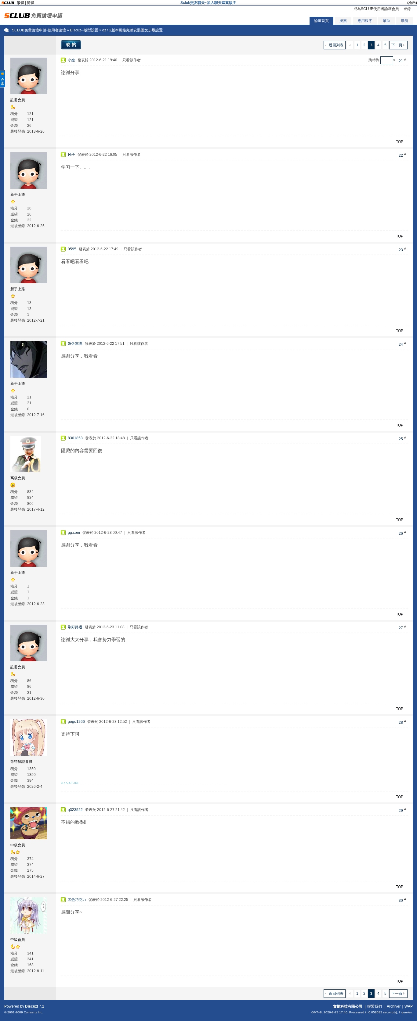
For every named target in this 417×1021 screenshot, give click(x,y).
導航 (404, 21)
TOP (399, 142)
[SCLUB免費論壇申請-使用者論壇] (33, 17)
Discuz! (31, 1006)
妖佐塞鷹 (75, 343)
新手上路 (17, 194)
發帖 (72, 44)
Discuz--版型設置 (84, 30)
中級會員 (17, 845)
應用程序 (364, 21)
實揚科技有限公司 (347, 1006)
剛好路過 (75, 627)
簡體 (30, 3)
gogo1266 (76, 721)
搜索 (343, 21)
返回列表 (336, 45)
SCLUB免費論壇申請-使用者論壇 (39, 30)
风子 (71, 154)
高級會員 (17, 478)
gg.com (74, 532)
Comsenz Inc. (33, 1012)
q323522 (75, 810)
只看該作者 (131, 60)
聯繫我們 (374, 1006)
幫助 (386, 21)
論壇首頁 (321, 21)
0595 (72, 249)
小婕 (71, 60)
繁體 (20, 3)
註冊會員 (17, 100)
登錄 (407, 9)
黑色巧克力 (77, 900)
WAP (408, 1006)
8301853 (75, 438)
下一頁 (396, 45)
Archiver (394, 1006)
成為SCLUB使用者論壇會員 (376, 9)
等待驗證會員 (21, 761)
